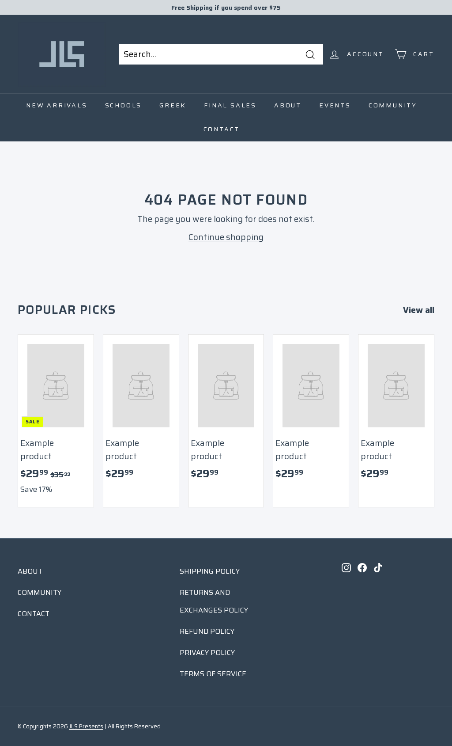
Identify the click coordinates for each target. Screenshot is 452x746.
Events (335, 105)
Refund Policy (207, 631)
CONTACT (33, 613)
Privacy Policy (207, 652)
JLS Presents (86, 726)
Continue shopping (226, 237)
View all (418, 309)
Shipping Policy (210, 571)
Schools (123, 105)
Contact (221, 129)
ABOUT (30, 571)
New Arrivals (56, 105)
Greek (172, 105)
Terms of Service (213, 673)
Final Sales (230, 105)
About (287, 105)
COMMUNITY (39, 592)
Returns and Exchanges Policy (214, 601)
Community (393, 105)
